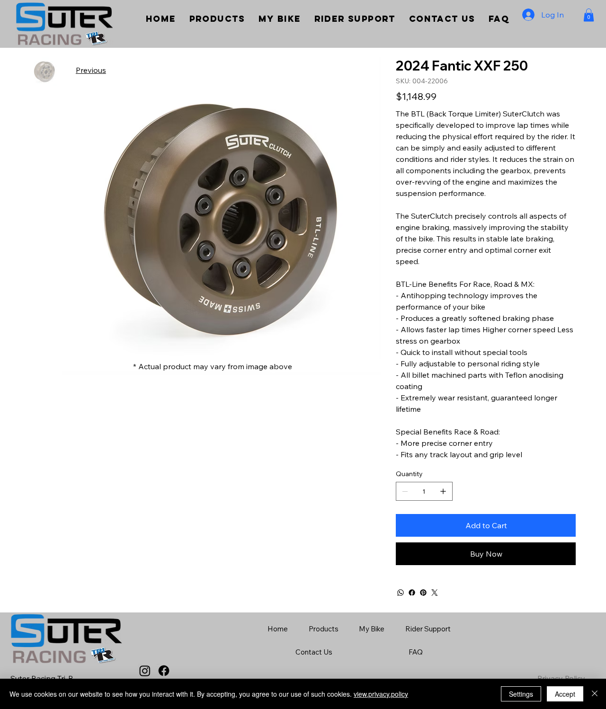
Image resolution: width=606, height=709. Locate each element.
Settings (521, 694)
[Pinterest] (423, 592)
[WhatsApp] (400, 592)
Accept (565, 694)
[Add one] (443, 491)
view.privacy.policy (381, 694)
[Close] (594, 693)
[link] (588, 15)
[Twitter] (434, 592)
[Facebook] (412, 592)
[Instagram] (145, 671)
